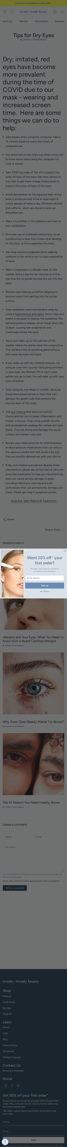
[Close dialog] (65, 551)
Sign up (44, 585)
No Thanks (44, 591)
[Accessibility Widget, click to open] (5, 1141)
